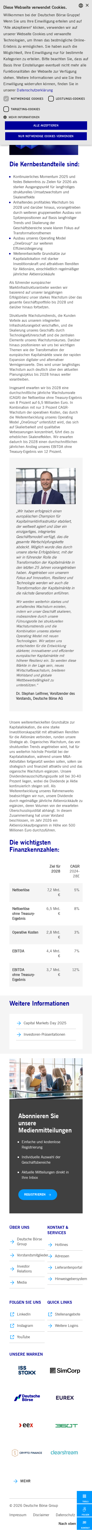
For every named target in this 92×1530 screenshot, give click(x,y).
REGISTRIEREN (35, 1194)
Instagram (25, 1325)
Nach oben (67, 1523)
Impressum (17, 1515)
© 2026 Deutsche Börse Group (33, 1505)
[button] (46, 117)
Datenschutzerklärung (35, 90)
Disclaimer (41, 1515)
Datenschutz (65, 1515)
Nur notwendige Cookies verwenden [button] (46, 136)
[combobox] (81, 5)
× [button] (87, 5)
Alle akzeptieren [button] (46, 125)
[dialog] (46, 72)
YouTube (23, 1337)
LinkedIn (24, 1314)
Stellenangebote (67, 1314)
